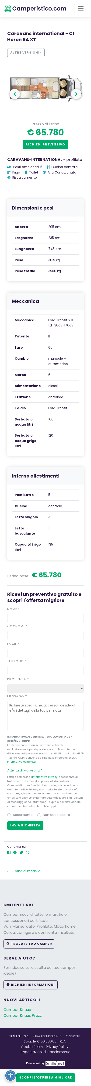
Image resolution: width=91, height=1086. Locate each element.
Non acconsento (56, 814)
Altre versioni (24, 52)
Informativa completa (21, 762)
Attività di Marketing (24, 770)
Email (13, 644)
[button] (76, 94)
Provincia (18, 679)
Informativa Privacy (44, 777)
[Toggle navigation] (80, 8)
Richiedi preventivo (45, 144)
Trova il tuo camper (31, 944)
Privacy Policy (57, 1046)
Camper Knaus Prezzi (23, 1015)
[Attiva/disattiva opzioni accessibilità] (10, 1075)
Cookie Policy (32, 1046)
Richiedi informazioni (32, 985)
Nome (13, 609)
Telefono (17, 661)
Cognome (17, 626)
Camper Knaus (17, 1009)
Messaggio (17, 696)
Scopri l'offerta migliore (45, 1077)
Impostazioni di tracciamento (45, 1052)
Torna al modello (26, 871)
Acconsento (23, 814)
